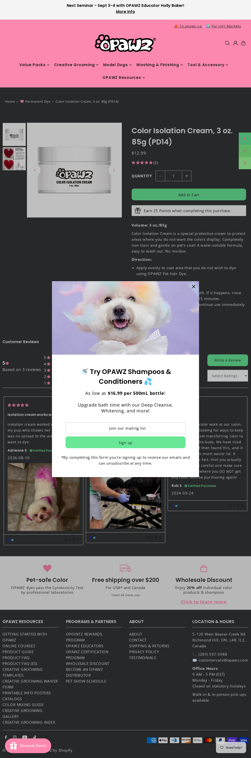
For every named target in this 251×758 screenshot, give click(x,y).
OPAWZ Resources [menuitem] (121, 77)
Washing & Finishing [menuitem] (157, 64)
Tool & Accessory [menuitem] (206, 64)
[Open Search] (227, 43)
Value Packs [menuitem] (32, 64)
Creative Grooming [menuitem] (74, 64)
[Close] (193, 286)
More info (125, 11)
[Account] (235, 43)
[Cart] (243, 43)
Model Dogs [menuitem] (115, 64)
